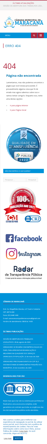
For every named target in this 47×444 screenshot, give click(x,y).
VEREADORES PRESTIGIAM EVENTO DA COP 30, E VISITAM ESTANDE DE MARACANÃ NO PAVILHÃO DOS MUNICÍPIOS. (22, 364)
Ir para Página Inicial (18, 110)
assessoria (20, 404)
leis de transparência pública (14, 410)
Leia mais (23, 431)
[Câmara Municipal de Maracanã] (23, 22)
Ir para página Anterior (19, 105)
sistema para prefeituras (33, 401)
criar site (18, 401)
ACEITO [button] (18, 438)
